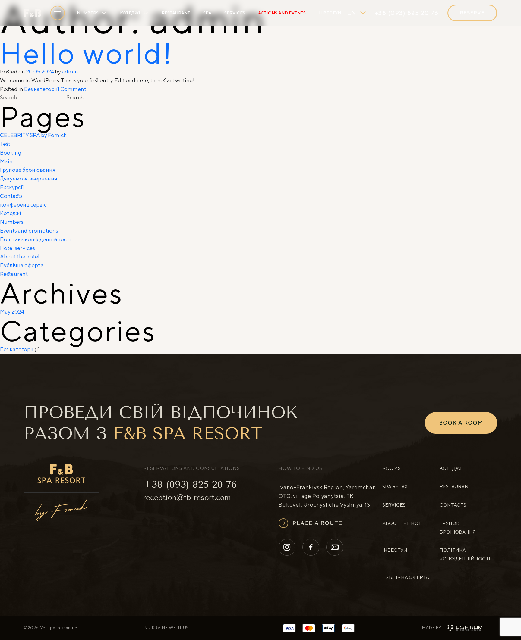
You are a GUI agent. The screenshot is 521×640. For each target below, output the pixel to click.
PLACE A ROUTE (317, 523)
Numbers (88, 13)
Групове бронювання (27, 170)
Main (6, 161)
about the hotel (404, 523)
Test (5, 144)
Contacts (11, 196)
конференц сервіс (23, 204)
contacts (453, 505)
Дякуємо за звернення (28, 178)
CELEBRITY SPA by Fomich (33, 135)
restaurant (456, 486)
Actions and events (282, 13)
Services (234, 13)
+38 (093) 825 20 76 (190, 484)
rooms (391, 468)
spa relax (395, 486)
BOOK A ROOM (461, 423)
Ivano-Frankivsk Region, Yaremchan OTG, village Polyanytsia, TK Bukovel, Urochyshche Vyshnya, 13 (327, 496)
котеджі (451, 468)
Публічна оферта (22, 265)
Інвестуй (330, 13)
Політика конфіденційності (35, 239)
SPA (207, 13)
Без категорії (41, 89)
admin (70, 71)
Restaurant (176, 13)
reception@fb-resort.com (187, 497)
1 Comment (72, 89)
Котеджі (130, 13)
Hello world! (86, 53)
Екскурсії (12, 187)
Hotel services (17, 248)
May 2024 (12, 311)
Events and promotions (29, 230)
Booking (10, 152)
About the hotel (19, 256)
